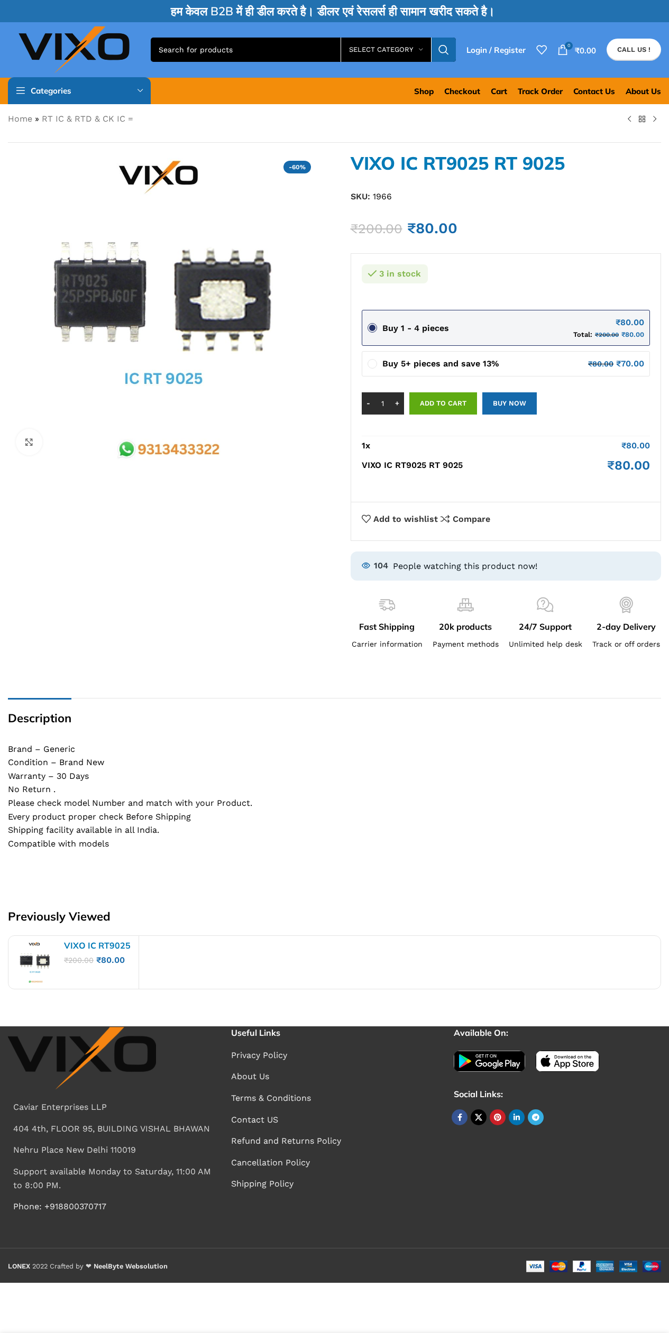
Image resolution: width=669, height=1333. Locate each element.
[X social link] (479, 1117)
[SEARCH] (444, 50)
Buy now (509, 403)
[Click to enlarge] (29, 442)
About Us (250, 1076)
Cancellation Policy (270, 1162)
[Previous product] (629, 119)
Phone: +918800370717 (59, 1206)
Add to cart (443, 403)
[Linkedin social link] (517, 1117)
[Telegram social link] (536, 1117)
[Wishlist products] (541, 49)
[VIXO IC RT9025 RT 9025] (35, 962)
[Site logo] (74, 49)
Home (20, 119)
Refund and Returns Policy (286, 1141)
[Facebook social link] (460, 1117)
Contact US (254, 1120)
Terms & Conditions (271, 1098)
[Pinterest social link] (498, 1117)
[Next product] (654, 119)
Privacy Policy (259, 1055)
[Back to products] (642, 119)
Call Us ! (633, 49)
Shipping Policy (262, 1184)
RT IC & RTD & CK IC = (87, 119)
